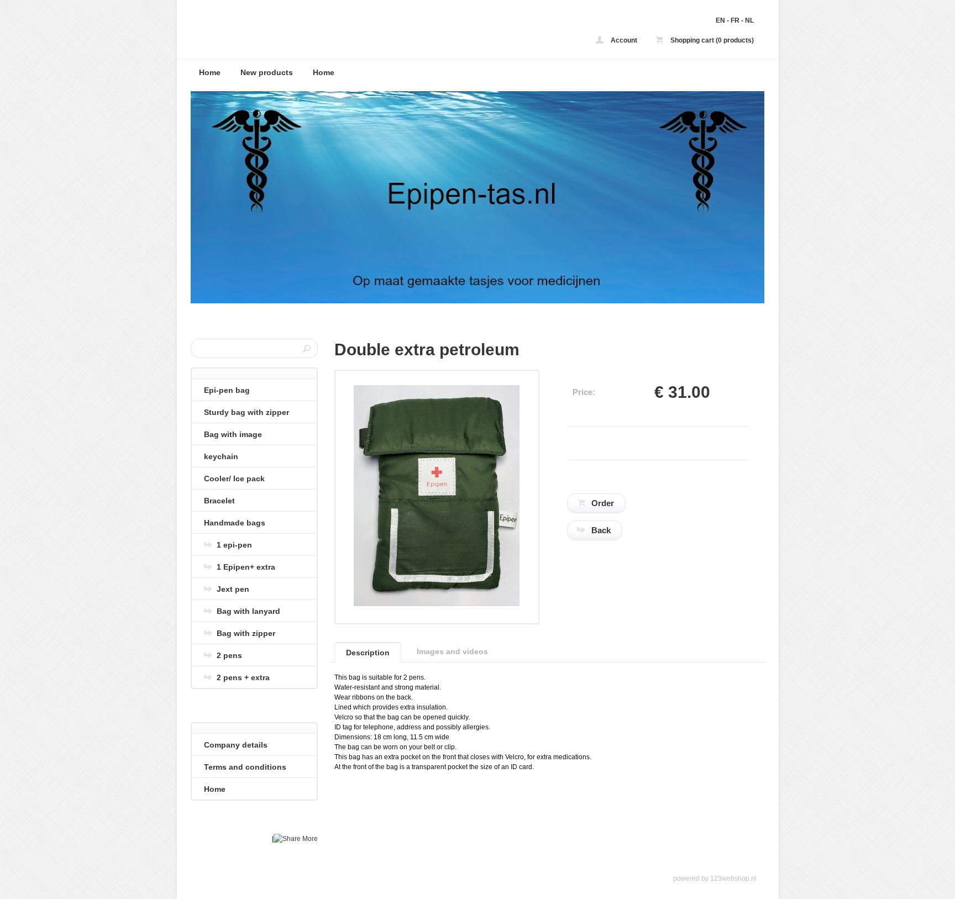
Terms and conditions (245, 767)
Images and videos (452, 651)
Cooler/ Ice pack (234, 478)
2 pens (229, 655)
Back (601, 530)
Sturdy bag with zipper (246, 412)
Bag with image (233, 434)
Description (368, 652)
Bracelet (219, 500)
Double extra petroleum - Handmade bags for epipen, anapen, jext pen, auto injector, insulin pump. (337, 32)
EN (720, 20)
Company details (235, 744)
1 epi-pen (234, 544)
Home (210, 72)
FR (735, 20)
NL (749, 20)
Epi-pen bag (227, 390)
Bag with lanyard (248, 611)
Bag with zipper (246, 633)
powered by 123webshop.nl (715, 878)
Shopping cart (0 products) (711, 40)
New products (266, 72)
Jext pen (233, 589)
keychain (221, 456)
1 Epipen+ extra (246, 566)
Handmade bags (234, 522)
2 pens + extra (243, 677)
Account (623, 40)
